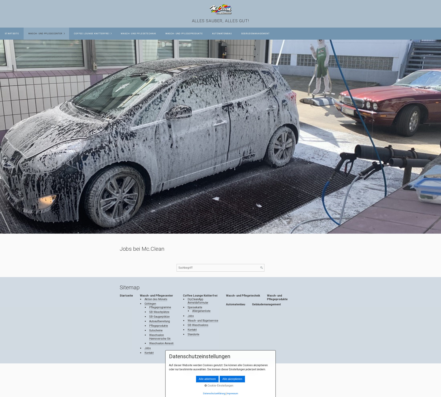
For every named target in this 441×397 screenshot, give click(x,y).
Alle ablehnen (207, 379)
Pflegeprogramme (160, 307)
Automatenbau (222, 33)
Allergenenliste (201, 311)
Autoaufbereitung (159, 321)
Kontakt (149, 352)
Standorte (193, 334)
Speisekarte (195, 307)
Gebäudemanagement (255, 33)
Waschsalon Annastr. (161, 343)
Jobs (148, 348)
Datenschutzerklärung (214, 393)
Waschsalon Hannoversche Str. (160, 336)
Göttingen (150, 303)
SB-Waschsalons (198, 325)
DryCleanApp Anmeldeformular (198, 301)
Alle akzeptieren (232, 379)
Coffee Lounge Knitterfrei (91, 33)
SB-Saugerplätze (159, 316)
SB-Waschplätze (159, 312)
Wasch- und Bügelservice (203, 320)
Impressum (232, 393)
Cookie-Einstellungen (220, 385)
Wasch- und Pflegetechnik (138, 33)
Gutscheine (156, 330)
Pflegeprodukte (158, 325)
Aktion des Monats (156, 299)
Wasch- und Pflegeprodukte (184, 33)
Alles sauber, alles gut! (220, 20)
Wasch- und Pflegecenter (45, 33)
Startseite (12, 33)
